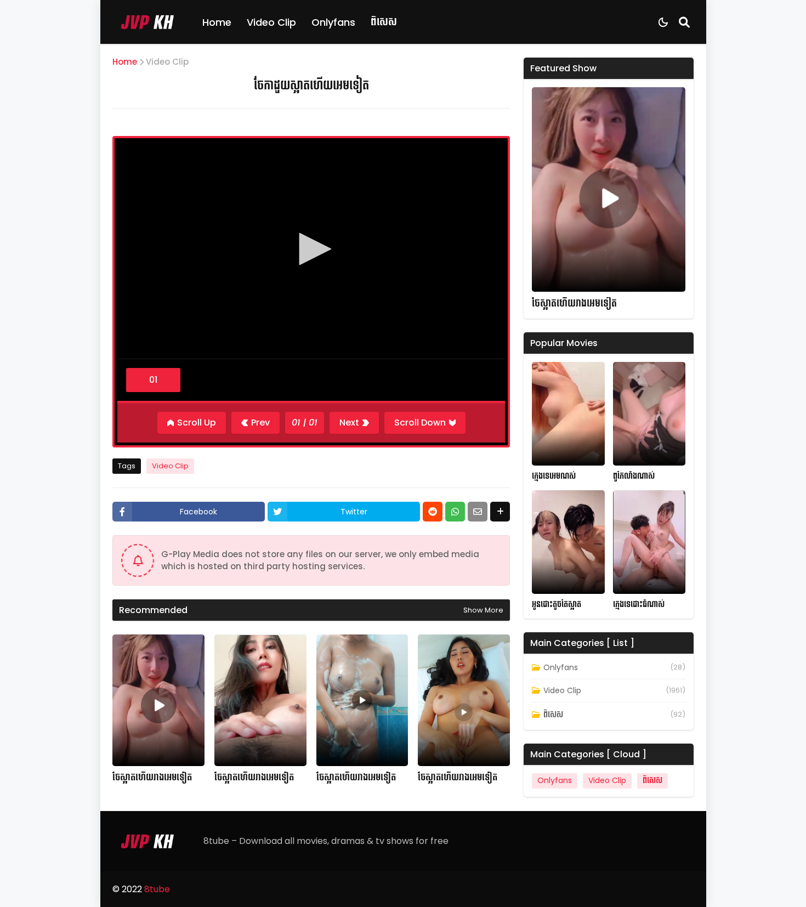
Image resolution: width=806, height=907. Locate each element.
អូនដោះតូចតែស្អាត (556, 604)
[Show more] (500, 511)
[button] (311, 249)
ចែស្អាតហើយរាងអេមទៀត (152, 778)
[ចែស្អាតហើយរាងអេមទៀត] (158, 700)
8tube (157, 889)
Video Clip (271, 22)
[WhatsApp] (455, 511)
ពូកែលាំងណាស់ (634, 476)
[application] (311, 250)
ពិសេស (384, 22)
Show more (483, 610)
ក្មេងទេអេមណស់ (554, 476)
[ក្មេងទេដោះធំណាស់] (649, 542)
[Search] (684, 22)
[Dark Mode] (663, 22)
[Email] (477, 511)
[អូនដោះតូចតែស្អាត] (568, 542)
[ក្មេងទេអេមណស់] (568, 414)
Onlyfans (333, 22)
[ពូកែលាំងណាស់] (649, 414)
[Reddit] (432, 511)
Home (216, 22)
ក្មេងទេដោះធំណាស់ (639, 604)
